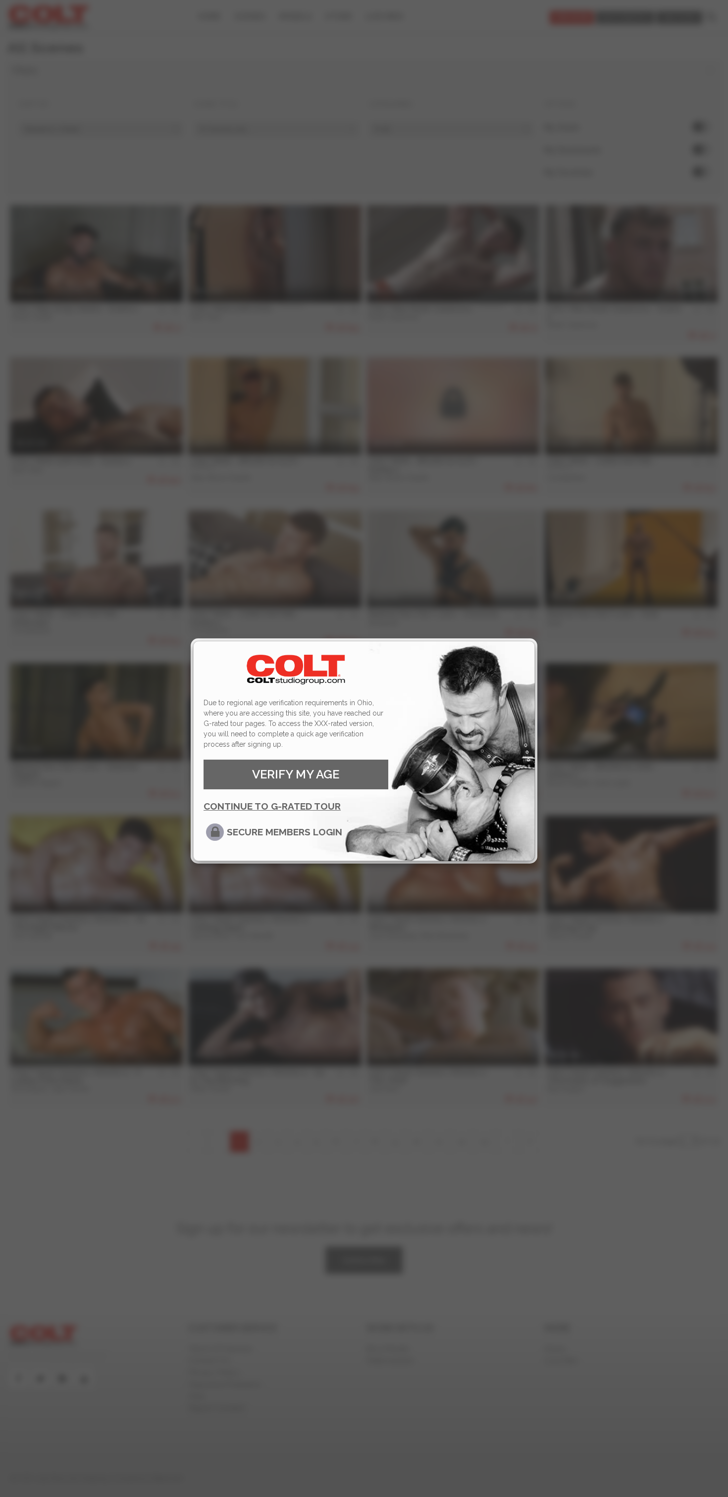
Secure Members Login (284, 831)
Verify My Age (295, 774)
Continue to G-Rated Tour (272, 806)
